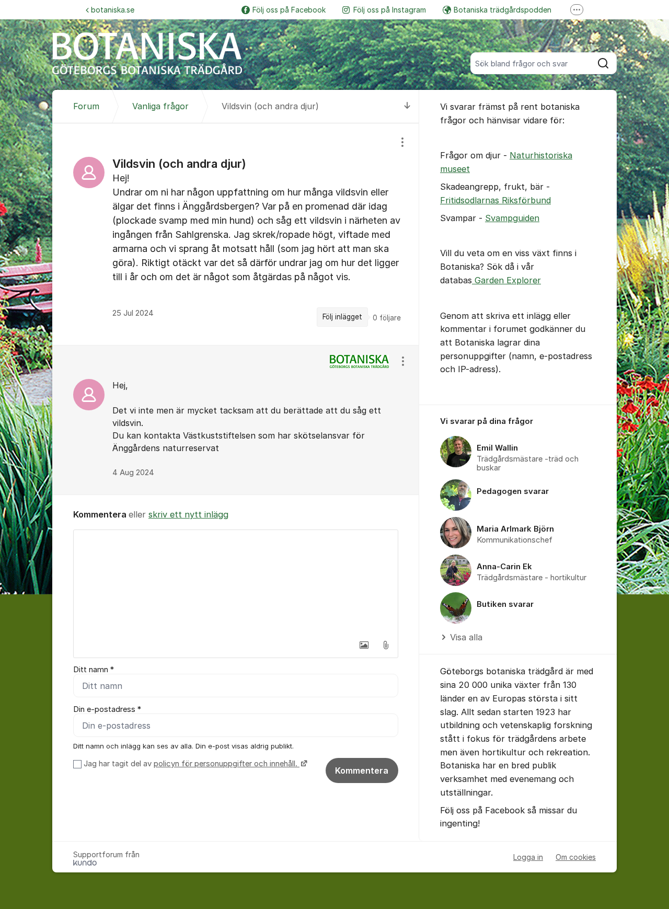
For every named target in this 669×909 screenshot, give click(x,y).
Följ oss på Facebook (289, 9)
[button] (364, 645)
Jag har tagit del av (190, 763)
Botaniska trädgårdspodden (502, 9)
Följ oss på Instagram (389, 9)
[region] (235, 233)
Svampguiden (512, 218)
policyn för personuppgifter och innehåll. (226, 763)
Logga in (528, 857)
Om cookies (576, 857)
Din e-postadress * (107, 709)
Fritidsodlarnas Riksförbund (495, 200)
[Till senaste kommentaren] (407, 106)
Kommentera (361, 770)
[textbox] (236, 582)
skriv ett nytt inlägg (188, 514)
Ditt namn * (93, 669)
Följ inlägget (342, 317)
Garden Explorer (506, 280)
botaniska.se (112, 9)
